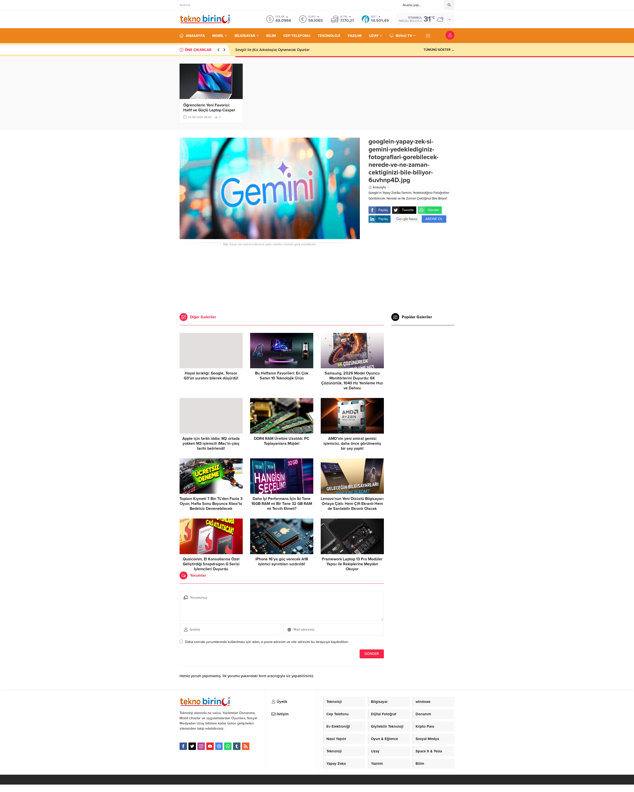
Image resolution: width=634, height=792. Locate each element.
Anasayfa (379, 187)
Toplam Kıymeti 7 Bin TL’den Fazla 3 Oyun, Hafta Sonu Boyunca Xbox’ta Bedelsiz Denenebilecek (211, 503)
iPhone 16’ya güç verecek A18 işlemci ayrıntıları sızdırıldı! (281, 562)
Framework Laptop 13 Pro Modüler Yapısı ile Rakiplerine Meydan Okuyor (352, 564)
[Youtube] (210, 746)
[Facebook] (183, 746)
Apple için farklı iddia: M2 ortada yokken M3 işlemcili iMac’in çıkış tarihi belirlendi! (211, 443)
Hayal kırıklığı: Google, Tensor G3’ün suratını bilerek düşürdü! (211, 376)
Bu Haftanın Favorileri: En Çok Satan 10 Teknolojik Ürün (281, 376)
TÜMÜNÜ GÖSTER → (438, 50)
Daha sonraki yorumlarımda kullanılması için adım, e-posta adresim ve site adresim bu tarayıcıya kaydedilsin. (267, 642)
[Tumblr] (236, 746)
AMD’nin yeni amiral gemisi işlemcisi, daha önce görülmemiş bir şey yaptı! (352, 443)
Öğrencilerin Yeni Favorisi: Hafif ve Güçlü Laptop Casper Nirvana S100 (209, 110)
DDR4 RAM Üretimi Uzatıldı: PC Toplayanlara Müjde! (281, 441)
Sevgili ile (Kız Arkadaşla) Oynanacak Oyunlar (272, 50)
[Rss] (245, 746)
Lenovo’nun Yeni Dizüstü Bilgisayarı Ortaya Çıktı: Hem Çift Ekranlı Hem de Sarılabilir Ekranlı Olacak (352, 503)
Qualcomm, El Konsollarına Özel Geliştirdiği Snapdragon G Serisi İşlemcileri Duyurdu (211, 564)
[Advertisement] (160, 74)
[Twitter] (192, 746)
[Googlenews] (219, 746)
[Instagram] (201, 746)
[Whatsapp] (228, 746)
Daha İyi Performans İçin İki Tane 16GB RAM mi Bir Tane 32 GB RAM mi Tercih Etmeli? (281, 503)
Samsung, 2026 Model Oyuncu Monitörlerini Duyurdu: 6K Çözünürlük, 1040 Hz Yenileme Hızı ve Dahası (352, 381)
